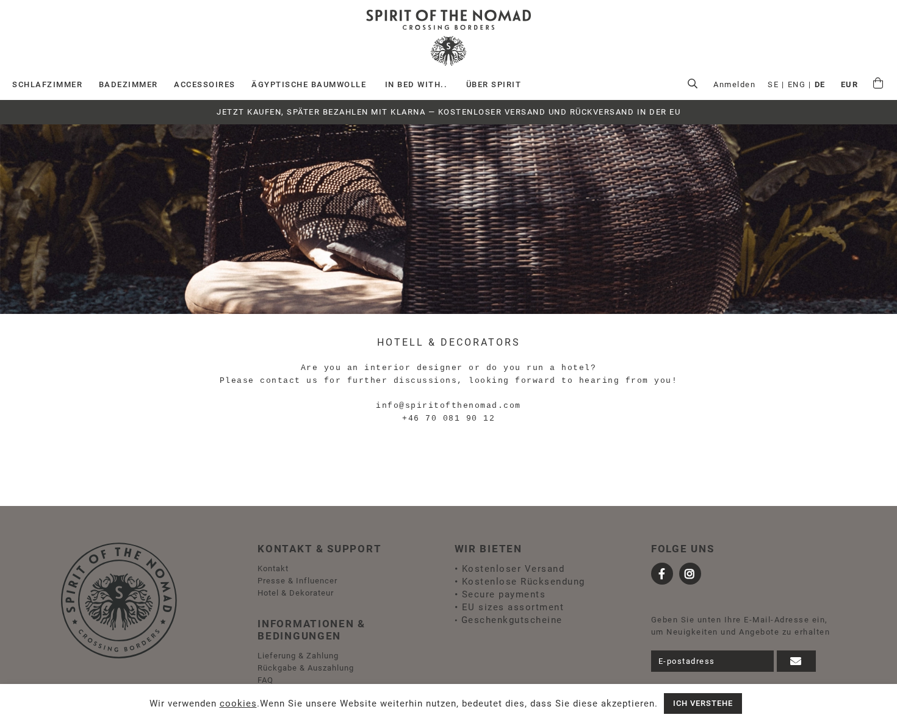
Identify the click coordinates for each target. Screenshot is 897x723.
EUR (850, 84)
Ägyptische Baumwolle (308, 84)
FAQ (265, 680)
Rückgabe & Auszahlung (306, 667)
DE (820, 84)
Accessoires (205, 84)
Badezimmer (128, 84)
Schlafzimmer (47, 84)
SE (773, 84)
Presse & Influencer (297, 580)
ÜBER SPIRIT (494, 84)
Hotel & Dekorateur (296, 592)
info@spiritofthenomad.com (448, 405)
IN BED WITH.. (416, 84)
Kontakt (273, 568)
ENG (797, 84)
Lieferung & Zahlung (298, 655)
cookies (238, 703)
